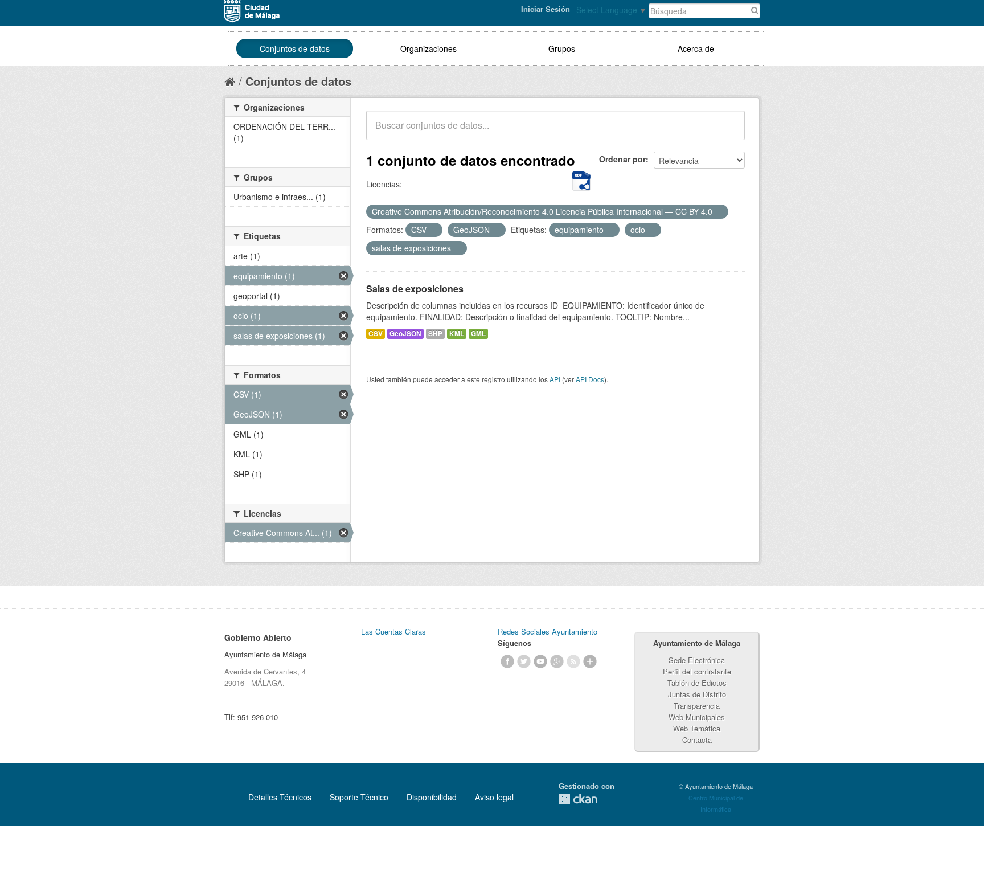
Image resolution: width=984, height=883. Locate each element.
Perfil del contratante (697, 671)
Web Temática (696, 728)
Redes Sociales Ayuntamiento (547, 631)
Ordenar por (622, 159)
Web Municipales (697, 717)
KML (456, 333)
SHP (435, 333)
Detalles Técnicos (279, 797)
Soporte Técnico (359, 797)
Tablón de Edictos (697, 682)
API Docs (590, 379)
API (555, 379)
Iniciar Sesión (545, 8)
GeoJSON (405, 333)
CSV (375, 333)
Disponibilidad (432, 797)
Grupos (561, 48)
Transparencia (697, 705)
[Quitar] (719, 211)
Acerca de (696, 48)
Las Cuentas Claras (393, 631)
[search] (728, 131)
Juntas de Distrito (697, 694)
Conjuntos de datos (295, 48)
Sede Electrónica (697, 660)
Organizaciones (428, 48)
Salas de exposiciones (415, 288)
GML (478, 333)
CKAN (578, 799)
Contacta (697, 739)
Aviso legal (494, 797)
